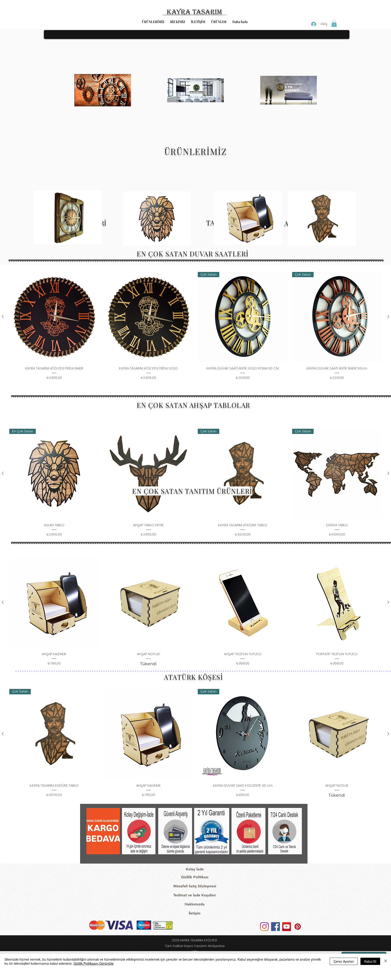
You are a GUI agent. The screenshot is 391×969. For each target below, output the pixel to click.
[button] (334, 23)
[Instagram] (264, 926)
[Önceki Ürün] (2, 316)
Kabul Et (370, 961)
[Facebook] (275, 926)
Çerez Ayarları (344, 961)
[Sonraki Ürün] (388, 316)
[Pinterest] (297, 926)
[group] (195, 326)
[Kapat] (385, 961)
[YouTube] (286, 926)
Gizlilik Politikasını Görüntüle (94, 963)
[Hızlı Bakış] (54, 317)
